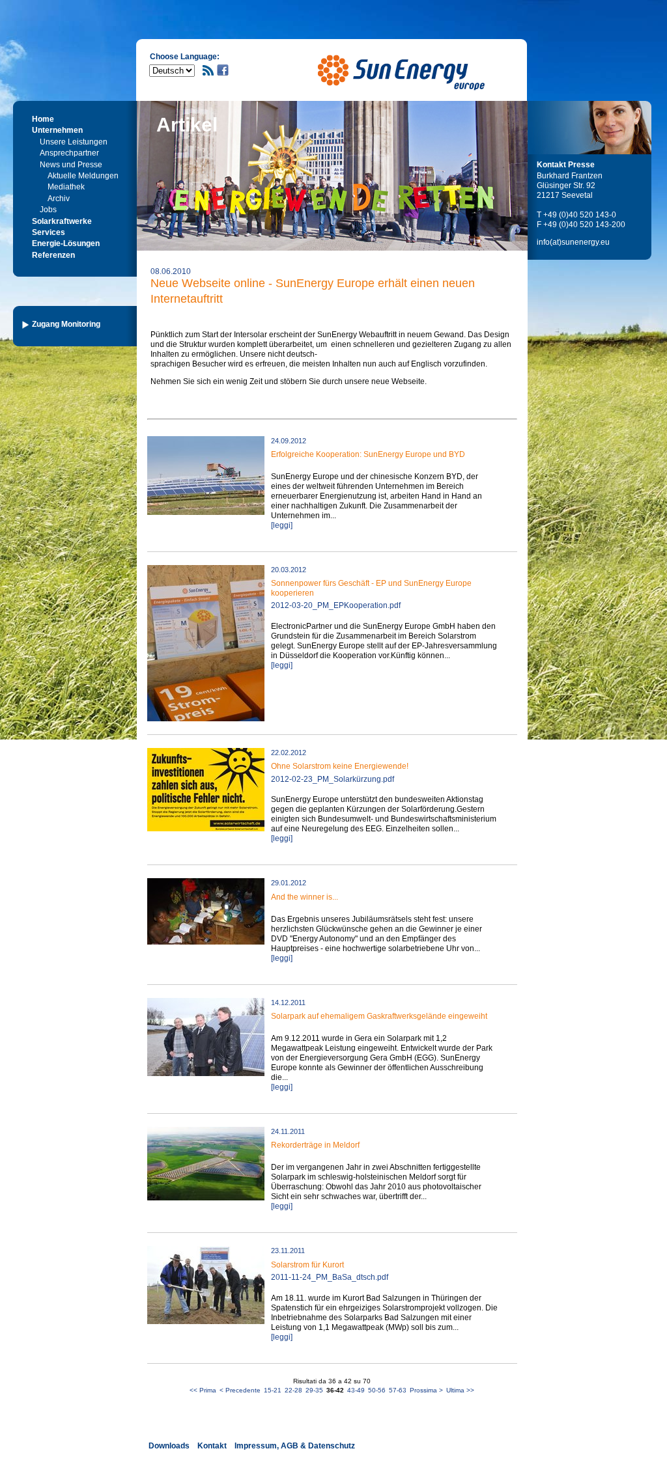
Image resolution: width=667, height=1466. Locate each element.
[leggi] (281, 525)
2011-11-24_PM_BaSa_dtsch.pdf (329, 1277)
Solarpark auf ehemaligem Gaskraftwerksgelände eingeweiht (379, 1016)
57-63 (397, 1390)
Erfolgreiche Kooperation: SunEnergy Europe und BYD (368, 454)
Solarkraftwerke (62, 221)
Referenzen (53, 255)
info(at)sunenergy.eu (573, 242)
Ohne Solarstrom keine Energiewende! (339, 766)
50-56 (377, 1390)
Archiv (59, 198)
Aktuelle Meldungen (83, 175)
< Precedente (240, 1390)
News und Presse (71, 164)
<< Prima (203, 1390)
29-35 (314, 1390)
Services (48, 232)
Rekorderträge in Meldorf (315, 1145)
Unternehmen (57, 130)
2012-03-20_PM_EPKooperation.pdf (336, 605)
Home (43, 119)
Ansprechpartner (69, 153)
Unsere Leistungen (73, 141)
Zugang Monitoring (66, 324)
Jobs (48, 209)
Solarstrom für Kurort (307, 1264)
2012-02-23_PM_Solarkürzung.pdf (332, 779)
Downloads (169, 1445)
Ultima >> (460, 1390)
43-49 (356, 1390)
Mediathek (66, 186)
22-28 (293, 1390)
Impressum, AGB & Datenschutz (294, 1445)
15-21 (272, 1390)
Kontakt (212, 1445)
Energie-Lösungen (66, 243)
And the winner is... (304, 897)
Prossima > (426, 1390)
